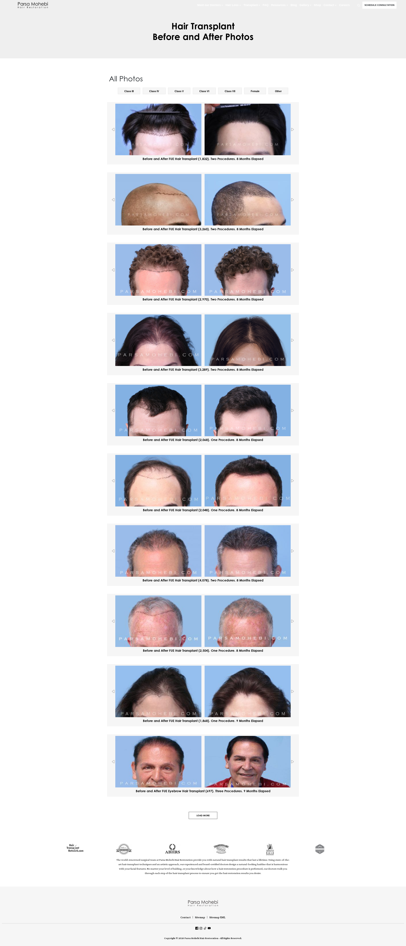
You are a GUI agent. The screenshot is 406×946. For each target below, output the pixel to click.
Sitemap (200, 917)
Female (255, 91)
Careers (344, 5)
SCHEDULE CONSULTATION (379, 5)
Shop (317, 5)
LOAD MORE (203, 815)
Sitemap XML (217, 917)
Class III (129, 91)
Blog (294, 5)
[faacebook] (196, 928)
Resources (278, 5)
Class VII (230, 91)
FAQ (265, 5)
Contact (329, 5)
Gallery (304, 5)
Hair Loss (232, 5)
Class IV (154, 91)
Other (278, 91)
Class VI (204, 91)
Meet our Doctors (209, 5)
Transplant (250, 5)
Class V (179, 91)
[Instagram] (201, 928)
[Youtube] (209, 928)
